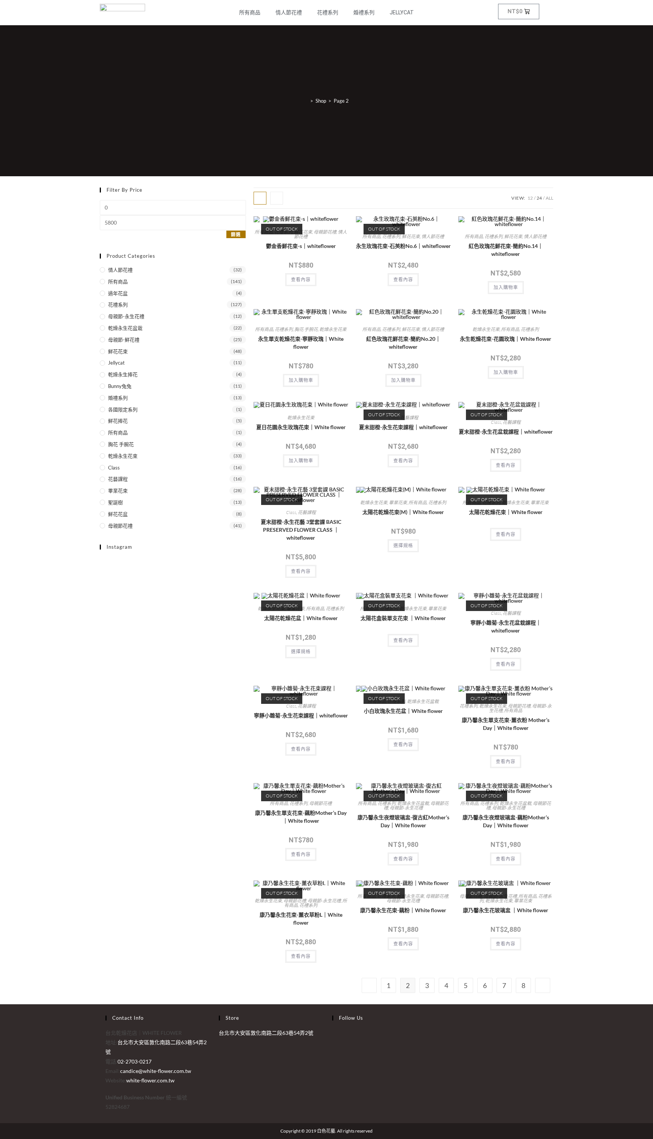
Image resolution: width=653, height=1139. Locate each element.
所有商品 (249, 12)
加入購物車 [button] (506, 287)
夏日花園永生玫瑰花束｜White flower (301, 427)
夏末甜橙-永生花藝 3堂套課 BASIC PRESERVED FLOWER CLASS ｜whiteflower (301, 530)
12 (530, 198)
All (549, 198)
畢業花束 (118, 491)
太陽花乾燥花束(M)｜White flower (403, 512)
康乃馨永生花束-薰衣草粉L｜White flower (301, 918)
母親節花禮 (120, 526)
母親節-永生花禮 (126, 316)
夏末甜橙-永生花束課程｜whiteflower (403, 427)
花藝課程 (118, 479)
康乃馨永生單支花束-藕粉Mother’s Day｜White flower (301, 817)
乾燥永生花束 (123, 456)
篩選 (236, 234)
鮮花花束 (118, 351)
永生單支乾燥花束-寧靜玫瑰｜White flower (301, 343)
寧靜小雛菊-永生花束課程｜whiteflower (301, 715)
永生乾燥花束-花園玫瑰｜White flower (505, 339)
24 (539, 198)
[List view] (276, 198)
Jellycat (402, 12)
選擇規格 (403, 545)
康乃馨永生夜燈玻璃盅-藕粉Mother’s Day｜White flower (506, 821)
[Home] (306, 101)
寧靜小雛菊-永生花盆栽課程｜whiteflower (505, 626)
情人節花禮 (288, 12)
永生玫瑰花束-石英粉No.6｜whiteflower (403, 246)
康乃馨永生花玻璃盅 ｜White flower (505, 910)
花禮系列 (327, 12)
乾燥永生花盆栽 (125, 328)
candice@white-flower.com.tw (155, 1071)
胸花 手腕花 (121, 444)
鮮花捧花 (118, 421)
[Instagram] (334, 1042)
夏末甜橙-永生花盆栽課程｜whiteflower (506, 431)
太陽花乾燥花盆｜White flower (301, 618)
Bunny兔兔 (120, 386)
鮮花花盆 (118, 514)
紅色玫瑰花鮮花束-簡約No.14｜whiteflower (506, 250)
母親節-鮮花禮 (123, 340)
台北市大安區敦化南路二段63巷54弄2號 (266, 1033)
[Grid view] (260, 198)
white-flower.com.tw (150, 1080)
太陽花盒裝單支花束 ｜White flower (403, 618)
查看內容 (301, 279)
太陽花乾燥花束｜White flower (506, 512)
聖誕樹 (115, 502)
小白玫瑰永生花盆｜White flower (403, 711)
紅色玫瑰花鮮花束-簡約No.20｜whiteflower (403, 343)
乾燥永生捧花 (123, 374)
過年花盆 (118, 293)
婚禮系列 (363, 12)
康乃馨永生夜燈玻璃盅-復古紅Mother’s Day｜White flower (403, 821)
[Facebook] (334, 1033)
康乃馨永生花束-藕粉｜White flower (403, 910)
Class (114, 468)
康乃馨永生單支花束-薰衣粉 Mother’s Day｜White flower (505, 724)
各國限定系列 (123, 409)
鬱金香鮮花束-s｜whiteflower (301, 246)
